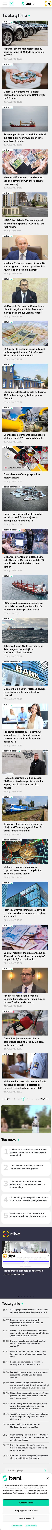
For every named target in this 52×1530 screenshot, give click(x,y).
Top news (8, 1139)
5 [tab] (30, 1296)
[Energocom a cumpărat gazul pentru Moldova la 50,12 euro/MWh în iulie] (25, 419)
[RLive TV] (11, 1234)
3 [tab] (24, 1296)
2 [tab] (21, 1296)
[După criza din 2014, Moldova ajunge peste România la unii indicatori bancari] (25, 673)
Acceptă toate (26, 1502)
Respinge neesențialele (26, 1510)
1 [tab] (18, 1296)
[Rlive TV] (46, 3)
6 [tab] (33, 1296)
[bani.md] (28, 4)
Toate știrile (11, 1303)
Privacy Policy (31, 1525)
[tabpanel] (26, 1259)
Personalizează (26, 1518)
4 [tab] (27, 1296)
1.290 (37, 1098)
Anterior (5, 1099)
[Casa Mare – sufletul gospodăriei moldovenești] (25, 458)
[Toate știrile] (11, 3)
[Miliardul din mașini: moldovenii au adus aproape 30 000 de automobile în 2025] (25, 33)
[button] (47, 1478)
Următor (44, 1099)
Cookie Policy (17, 1525)
